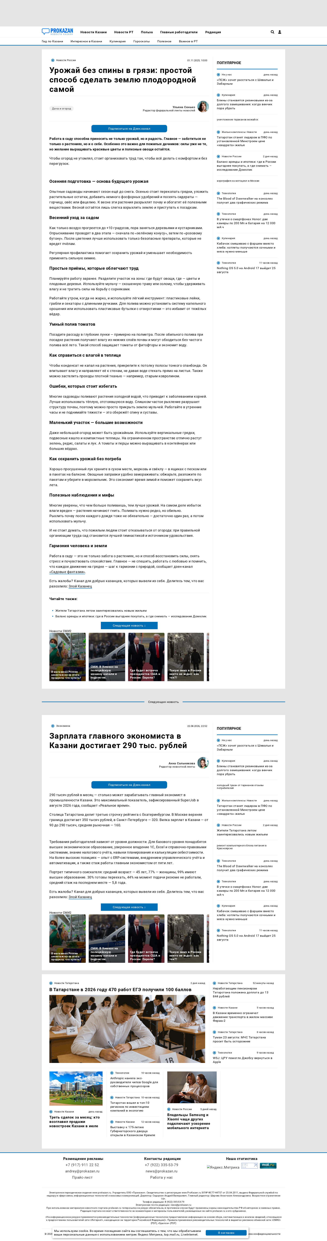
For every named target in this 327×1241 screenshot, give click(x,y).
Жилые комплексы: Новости (239, 132)
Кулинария (228, 95)
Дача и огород (61, 108)
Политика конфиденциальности (260, 1233)
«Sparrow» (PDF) (167, 1223)
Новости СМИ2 (60, 631)
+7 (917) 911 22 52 (82, 1165)
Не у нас (227, 74)
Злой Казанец (80, 586)
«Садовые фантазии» (67, 572)
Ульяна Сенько (184, 107)
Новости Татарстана (66, 983)
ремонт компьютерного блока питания (240, 845)
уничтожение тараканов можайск (237, 119)
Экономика (63, 725)
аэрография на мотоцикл (232, 181)
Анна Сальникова (182, 763)
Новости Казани (227, 1007)
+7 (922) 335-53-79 (161, 1165)
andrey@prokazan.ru (82, 1171)
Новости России (66, 60)
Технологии (229, 193)
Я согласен (226, 1233)
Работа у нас (161, 1177)
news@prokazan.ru (162, 1171)
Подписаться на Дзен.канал (129, 128)
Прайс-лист (82, 1177)
